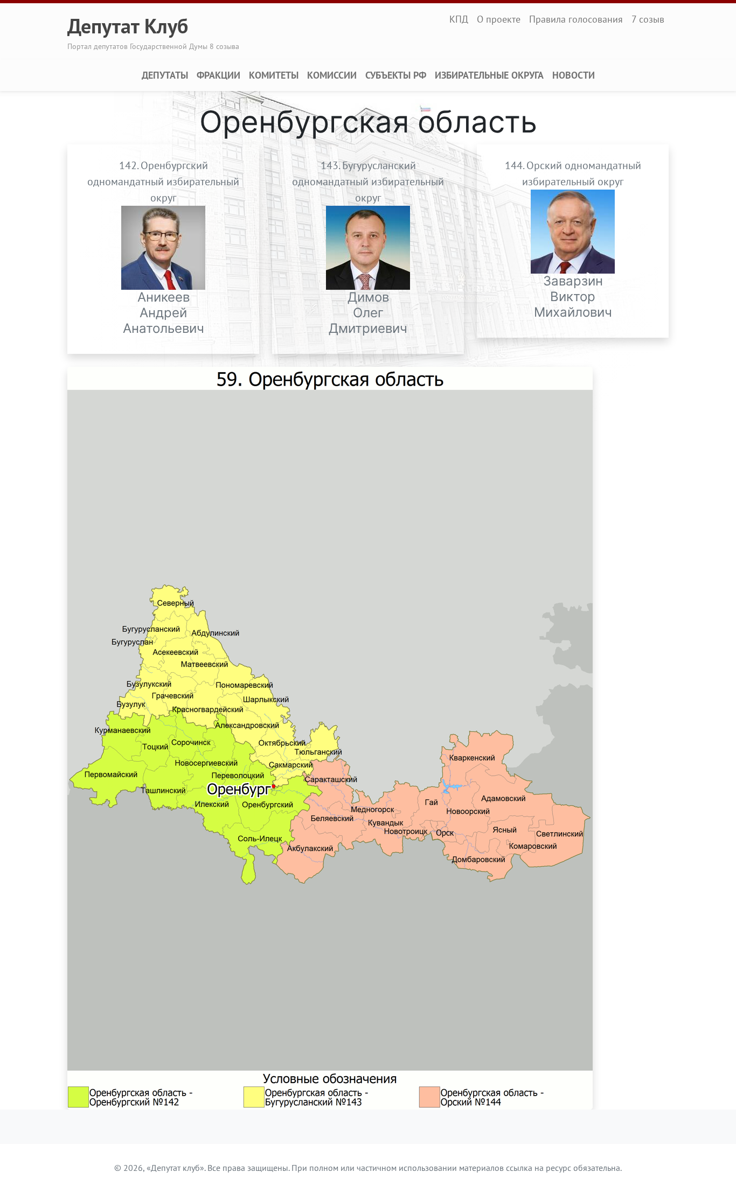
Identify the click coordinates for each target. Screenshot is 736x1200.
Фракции (218, 75)
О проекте (498, 19)
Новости (573, 75)
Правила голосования (576, 19)
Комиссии (332, 75)
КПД (458, 19)
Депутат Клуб (127, 25)
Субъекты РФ (395, 75)
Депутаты (165, 75)
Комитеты (273, 75)
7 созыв (647, 19)
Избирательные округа (489, 75)
